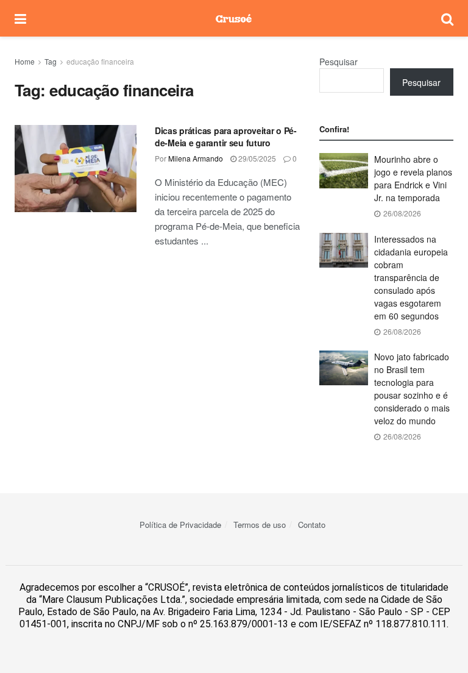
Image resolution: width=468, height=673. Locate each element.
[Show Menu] (20, 18)
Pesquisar (338, 61)
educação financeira (100, 61)
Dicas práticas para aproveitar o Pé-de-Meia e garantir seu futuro (226, 136)
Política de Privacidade (180, 524)
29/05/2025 (256, 158)
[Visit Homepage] (233, 18)
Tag (50, 61)
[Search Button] (447, 18)
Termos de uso (259, 524)
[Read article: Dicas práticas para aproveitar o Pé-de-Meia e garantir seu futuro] (75, 168)
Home (25, 61)
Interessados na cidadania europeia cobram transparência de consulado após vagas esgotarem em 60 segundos (411, 277)
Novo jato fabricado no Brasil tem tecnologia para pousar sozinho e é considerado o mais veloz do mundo (412, 389)
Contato (311, 524)
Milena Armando (195, 158)
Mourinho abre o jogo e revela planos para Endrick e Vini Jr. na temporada (413, 178)
